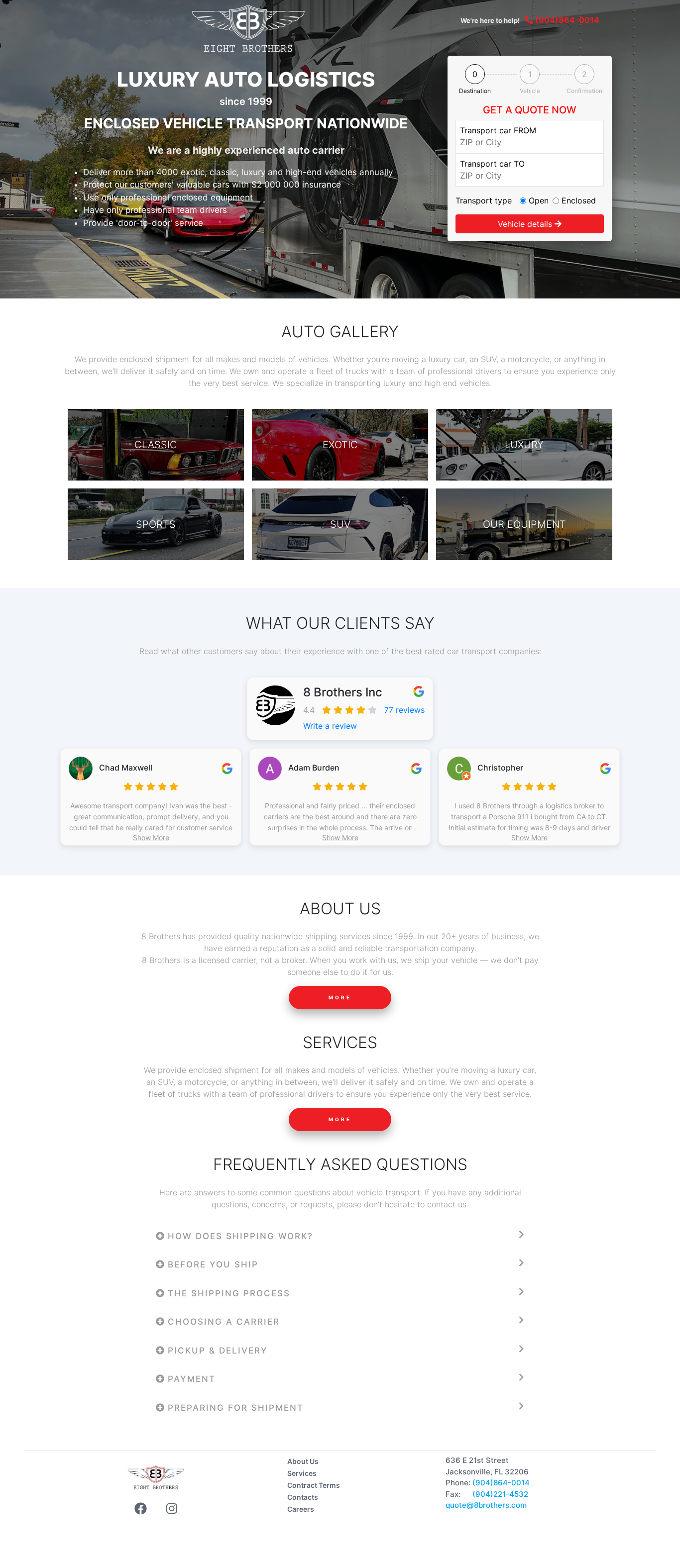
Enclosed (579, 200)
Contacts (302, 1497)
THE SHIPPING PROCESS (227, 1293)
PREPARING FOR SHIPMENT (234, 1408)
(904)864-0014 (566, 20)
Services (302, 1473)
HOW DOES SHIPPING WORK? (238, 1236)
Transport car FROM (498, 130)
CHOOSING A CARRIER (222, 1322)
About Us (303, 1461)
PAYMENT (190, 1379)
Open (539, 200)
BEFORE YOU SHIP (211, 1264)
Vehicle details (526, 224)
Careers (300, 1509)
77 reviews (404, 710)
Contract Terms (313, 1485)
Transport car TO (492, 164)
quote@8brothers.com (486, 1505)
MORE (340, 997)
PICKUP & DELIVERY (216, 1351)
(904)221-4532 (500, 1494)
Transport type (483, 200)
